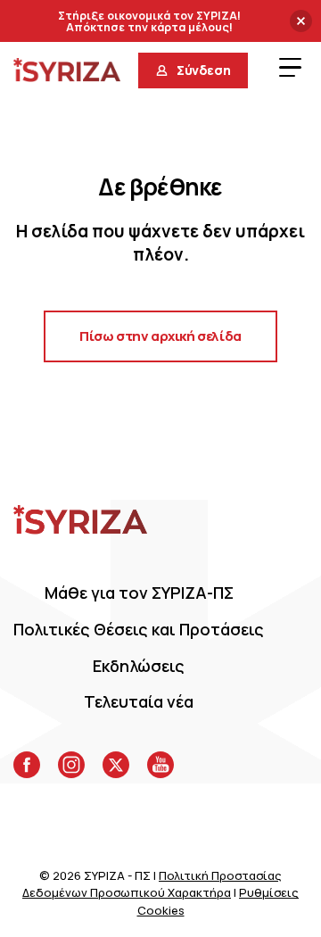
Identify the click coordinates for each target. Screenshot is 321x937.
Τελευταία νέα (138, 701)
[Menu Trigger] (290, 67)
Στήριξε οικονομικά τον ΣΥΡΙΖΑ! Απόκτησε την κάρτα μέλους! (149, 22)
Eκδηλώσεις (139, 665)
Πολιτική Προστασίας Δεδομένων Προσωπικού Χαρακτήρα (152, 884)
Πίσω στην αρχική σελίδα (160, 336)
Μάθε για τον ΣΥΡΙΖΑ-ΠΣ (139, 592)
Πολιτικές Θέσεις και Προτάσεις (138, 629)
